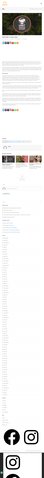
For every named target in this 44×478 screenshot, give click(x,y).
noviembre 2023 (5, 260)
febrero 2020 (5, 358)
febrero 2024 (5, 256)
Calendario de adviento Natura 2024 (8, 217)
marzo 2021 (5, 328)
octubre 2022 (5, 290)
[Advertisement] (22, 53)
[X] (6, 43)
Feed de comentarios (5, 422)
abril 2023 (4, 276)
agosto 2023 (5, 267)
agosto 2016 (5, 390)
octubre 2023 (5, 263)
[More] (17, 43)
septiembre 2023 (6, 265)
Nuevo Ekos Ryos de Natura (7, 210)
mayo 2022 (5, 301)
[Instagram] (10, 43)
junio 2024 (5, 249)
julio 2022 (4, 297)
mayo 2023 (5, 274)
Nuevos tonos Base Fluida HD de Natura (13, 232)
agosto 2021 (5, 319)
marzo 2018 (5, 374)
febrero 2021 (5, 331)
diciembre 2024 (5, 238)
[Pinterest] (13, 43)
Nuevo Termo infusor (10, 223)
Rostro (4, 409)
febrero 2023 (5, 281)
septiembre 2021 (6, 317)
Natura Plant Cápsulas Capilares (12, 227)
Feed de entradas (5, 420)
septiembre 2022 (6, 292)
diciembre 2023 (5, 258)
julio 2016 (4, 392)
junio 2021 (5, 322)
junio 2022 (5, 299)
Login (3, 184)
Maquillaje (5, 405)
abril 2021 (4, 326)
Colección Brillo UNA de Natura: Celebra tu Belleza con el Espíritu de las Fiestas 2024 (16, 214)
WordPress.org (4, 424)
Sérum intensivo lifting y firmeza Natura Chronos (33, 450)
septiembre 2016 (6, 387)
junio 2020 (5, 349)
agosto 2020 (5, 344)
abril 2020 (4, 353)
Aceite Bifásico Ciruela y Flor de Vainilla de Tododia (10, 450)
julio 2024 (4, 247)
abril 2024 (4, 251)
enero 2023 (5, 283)
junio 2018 (5, 367)
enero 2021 (5, 333)
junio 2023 (5, 272)
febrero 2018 (5, 376)
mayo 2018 (5, 369)
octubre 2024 (5, 240)
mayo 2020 (5, 351)
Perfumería (5, 407)
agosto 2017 (5, 385)
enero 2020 (5, 360)
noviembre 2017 (5, 383)
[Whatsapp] (15, 43)
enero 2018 (5, 378)
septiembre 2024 (6, 242)
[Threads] (8, 43)
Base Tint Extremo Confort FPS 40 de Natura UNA (11, 212)
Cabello (4, 400)
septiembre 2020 (6, 342)
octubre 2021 (5, 315)
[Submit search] (40, 202)
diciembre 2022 (5, 285)
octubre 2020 (5, 340)
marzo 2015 (5, 394)
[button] (41, 3)
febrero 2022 (5, 306)
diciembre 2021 (5, 310)
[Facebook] (3, 43)
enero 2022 (5, 308)
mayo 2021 (5, 324)
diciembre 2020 (5, 335)
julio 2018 (4, 365)
